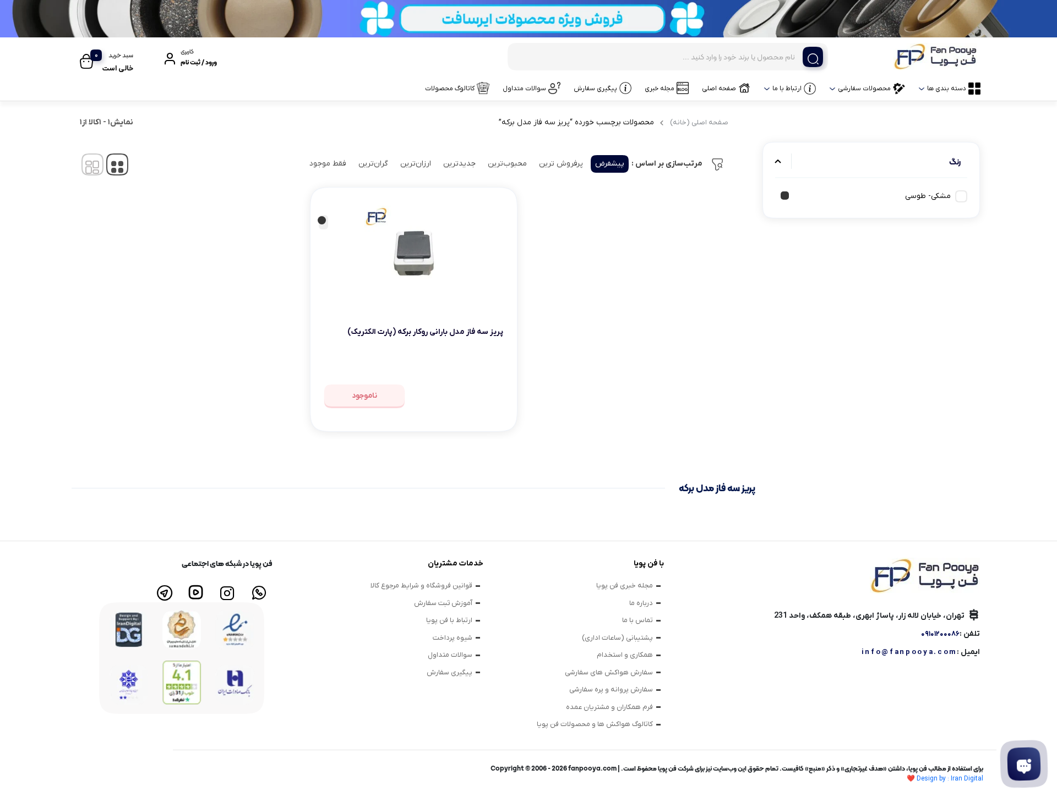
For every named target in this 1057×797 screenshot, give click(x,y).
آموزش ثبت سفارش (443, 603)
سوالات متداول (524, 88)
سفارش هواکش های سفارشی (609, 672)
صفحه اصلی (719, 88)
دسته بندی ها (946, 88)
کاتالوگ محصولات (450, 88)
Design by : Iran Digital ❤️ (945, 778)
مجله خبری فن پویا (624, 585)
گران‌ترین (373, 163)
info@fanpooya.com (909, 652)
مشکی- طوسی (928, 196)
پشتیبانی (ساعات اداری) (617, 637)
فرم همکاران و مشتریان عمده (609, 707)
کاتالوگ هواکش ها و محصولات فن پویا (595, 724)
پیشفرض (609, 163)
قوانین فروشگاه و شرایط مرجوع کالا (421, 585)
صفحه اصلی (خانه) (699, 122)
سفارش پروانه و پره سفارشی (611, 689)
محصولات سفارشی (864, 88)
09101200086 (940, 634)
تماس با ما (637, 620)
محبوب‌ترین (507, 163)
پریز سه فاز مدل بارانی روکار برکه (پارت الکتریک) (425, 332)
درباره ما (641, 603)
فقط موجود (327, 163)
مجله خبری (659, 88)
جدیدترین (459, 163)
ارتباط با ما (787, 88)
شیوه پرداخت (452, 637)
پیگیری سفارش (595, 88)
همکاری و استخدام (625, 654)
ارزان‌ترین (415, 163)
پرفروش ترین (561, 163)
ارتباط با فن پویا (449, 620)
